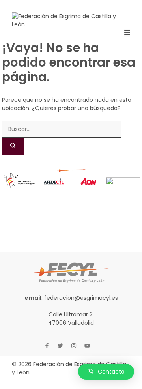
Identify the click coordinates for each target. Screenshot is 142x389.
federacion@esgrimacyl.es (81, 298)
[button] (106, 372)
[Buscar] (13, 146)
